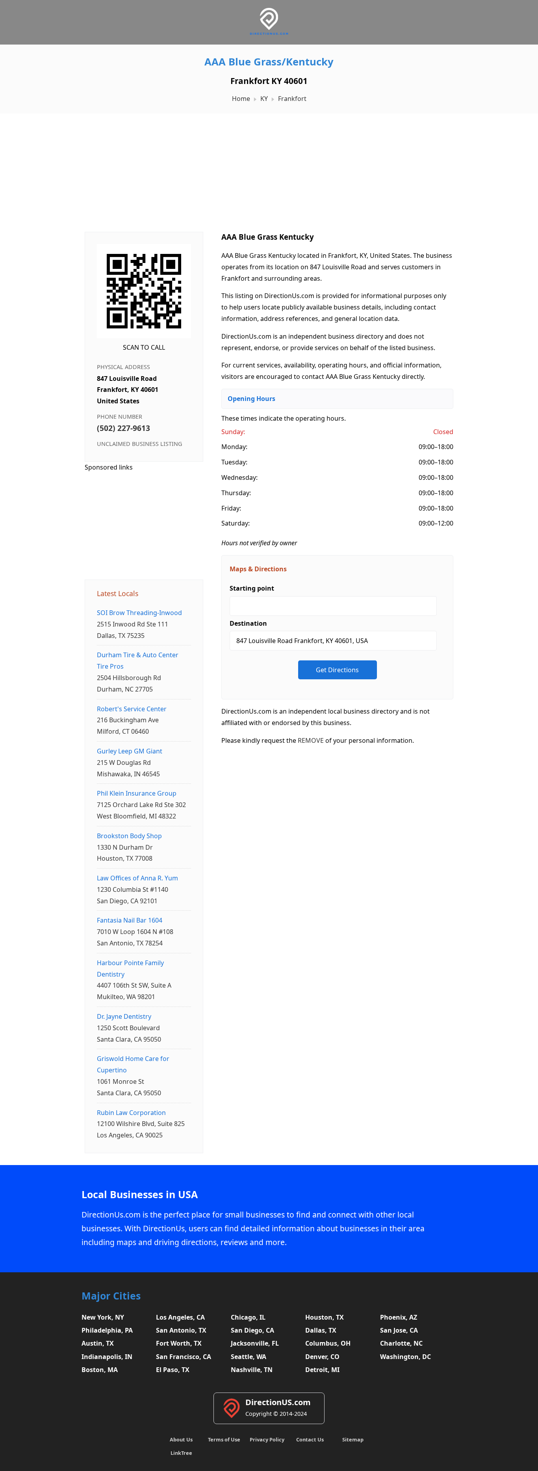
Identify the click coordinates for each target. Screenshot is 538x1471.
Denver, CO (322, 1356)
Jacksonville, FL (255, 1343)
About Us (181, 1439)
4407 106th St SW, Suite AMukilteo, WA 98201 (134, 979)
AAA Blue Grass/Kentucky (269, 62)
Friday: (231, 508)
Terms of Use (224, 1439)
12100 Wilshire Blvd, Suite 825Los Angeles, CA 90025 (141, 1124)
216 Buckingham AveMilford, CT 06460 (132, 720)
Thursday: (236, 492)
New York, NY (103, 1317)
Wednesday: (239, 477)
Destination (248, 623)
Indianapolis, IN (107, 1356)
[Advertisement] (269, 169)
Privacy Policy (267, 1439)
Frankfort (292, 98)
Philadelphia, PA (107, 1330)
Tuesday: (234, 462)
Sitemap (353, 1439)
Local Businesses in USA (140, 1194)
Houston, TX (324, 1317)
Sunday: (233, 431)
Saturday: (235, 523)
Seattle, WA (248, 1356)
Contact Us (310, 1439)
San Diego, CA (252, 1330)
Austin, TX (98, 1343)
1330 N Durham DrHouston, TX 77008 (129, 847)
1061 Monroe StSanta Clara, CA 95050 (133, 1075)
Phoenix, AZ (398, 1317)
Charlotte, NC (401, 1343)
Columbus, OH (328, 1343)
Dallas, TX (320, 1330)
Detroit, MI (322, 1369)
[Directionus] (269, 33)
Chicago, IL (248, 1317)
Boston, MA (100, 1369)
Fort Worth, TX (179, 1343)
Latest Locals (117, 593)
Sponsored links (109, 467)
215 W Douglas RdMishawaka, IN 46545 (129, 762)
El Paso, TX (172, 1369)
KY (264, 98)
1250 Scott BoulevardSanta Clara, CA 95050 (129, 1028)
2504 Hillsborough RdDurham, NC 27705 (137, 672)
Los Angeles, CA (180, 1317)
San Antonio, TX (181, 1330)
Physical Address (123, 367)
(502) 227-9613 (123, 428)
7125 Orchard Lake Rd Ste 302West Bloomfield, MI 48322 (141, 804)
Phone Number (119, 416)
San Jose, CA (399, 1330)
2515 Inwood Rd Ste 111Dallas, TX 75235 (139, 624)
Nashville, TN (252, 1369)
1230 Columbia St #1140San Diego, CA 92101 (137, 889)
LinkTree (181, 1452)
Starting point (252, 588)
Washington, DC (405, 1356)
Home (241, 98)
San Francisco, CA (183, 1356)
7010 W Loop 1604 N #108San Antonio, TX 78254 (135, 931)
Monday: (234, 446)
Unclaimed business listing (139, 443)
